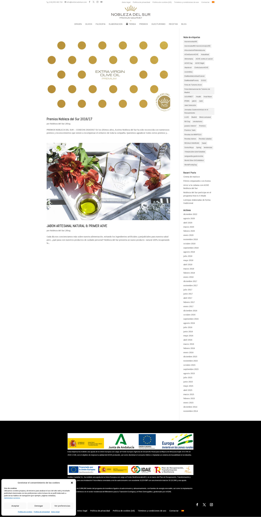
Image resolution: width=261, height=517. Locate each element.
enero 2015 (188, 403)
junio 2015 (188, 382)
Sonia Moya (189, 147)
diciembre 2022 (190, 214)
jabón (194, 101)
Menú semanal (205, 117)
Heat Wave (208, 97)
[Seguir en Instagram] (211, 505)
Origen (78, 24)
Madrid (194, 117)
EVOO (203, 80)
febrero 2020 (189, 231)
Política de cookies (25, 512)
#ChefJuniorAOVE (191, 54)
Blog (184, 24)
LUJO (186, 117)
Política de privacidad (42, 512)
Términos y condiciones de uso (186, 2)
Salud (204, 143)
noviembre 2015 (190, 361)
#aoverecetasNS (190, 42)
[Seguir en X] (204, 505)
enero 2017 (188, 306)
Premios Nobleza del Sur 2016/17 (69, 119)
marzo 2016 (188, 344)
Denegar (39, 506)
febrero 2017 (189, 302)
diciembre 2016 (190, 311)
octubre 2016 (189, 315)
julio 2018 (187, 256)
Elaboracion (115, 24)
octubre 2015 (189, 365)
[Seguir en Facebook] (197, 505)
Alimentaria (188, 59)
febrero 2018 (189, 273)
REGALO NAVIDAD (191, 143)
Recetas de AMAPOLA (192, 135)
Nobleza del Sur (57, 124)
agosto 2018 (189, 252)
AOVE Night (199, 63)
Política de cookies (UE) (162, 2)
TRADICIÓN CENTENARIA (194, 152)
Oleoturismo (158, 24)
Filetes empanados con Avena (197, 181)
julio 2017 (187, 290)
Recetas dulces (190, 139)
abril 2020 (187, 223)
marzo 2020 (188, 227)
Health (198, 97)
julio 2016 (187, 327)
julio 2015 (187, 377)
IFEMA (186, 101)
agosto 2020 (189, 218)
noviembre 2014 (190, 411)
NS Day (187, 121)
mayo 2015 (188, 386)
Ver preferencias (62, 506)
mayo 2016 (188, 336)
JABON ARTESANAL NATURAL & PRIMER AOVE (77, 226)
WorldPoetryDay (190, 165)
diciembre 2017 (190, 281)
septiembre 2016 (190, 319)
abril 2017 (187, 298)
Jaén (201, 101)
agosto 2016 (189, 323)
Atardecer (188, 68)
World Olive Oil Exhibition (194, 160)
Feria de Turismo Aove (193, 85)
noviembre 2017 (190, 285)
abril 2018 (187, 264)
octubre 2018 (189, 244)
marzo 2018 (188, 269)
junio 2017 (188, 294)
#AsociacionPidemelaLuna (194, 50)
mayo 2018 (188, 260)
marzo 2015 (188, 394)
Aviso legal (55, 512)
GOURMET (188, 97)
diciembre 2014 (190, 407)
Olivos (88, 24)
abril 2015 (187, 390)
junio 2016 (188, 331)
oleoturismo (197, 121)
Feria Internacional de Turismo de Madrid (197, 90)
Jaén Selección (190, 105)
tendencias (208, 147)
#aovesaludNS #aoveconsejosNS (197, 46)
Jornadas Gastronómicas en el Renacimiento (196, 111)
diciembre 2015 (190, 356)
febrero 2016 (189, 348)
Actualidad (205, 54)
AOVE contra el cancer (204, 59)
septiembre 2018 (190, 248)
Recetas (173, 24)
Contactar (205, 2)
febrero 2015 (189, 398)
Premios (143, 24)
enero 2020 (188, 235)
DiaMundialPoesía (191, 80)
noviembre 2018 (190, 239)
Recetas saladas (205, 139)
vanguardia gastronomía (193, 156)
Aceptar (15, 506)
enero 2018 (188, 277)
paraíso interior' (190, 126)
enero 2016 (188, 352)
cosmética (188, 72)
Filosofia (100, 24)
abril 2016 (187, 340)
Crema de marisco (191, 177)
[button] (72, 482)
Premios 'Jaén (189, 130)
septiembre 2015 (190, 369)
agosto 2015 (189, 373)
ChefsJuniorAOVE (201, 68)
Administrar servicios (12, 498)
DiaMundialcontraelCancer (194, 76)
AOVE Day (188, 63)
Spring (198, 147)
